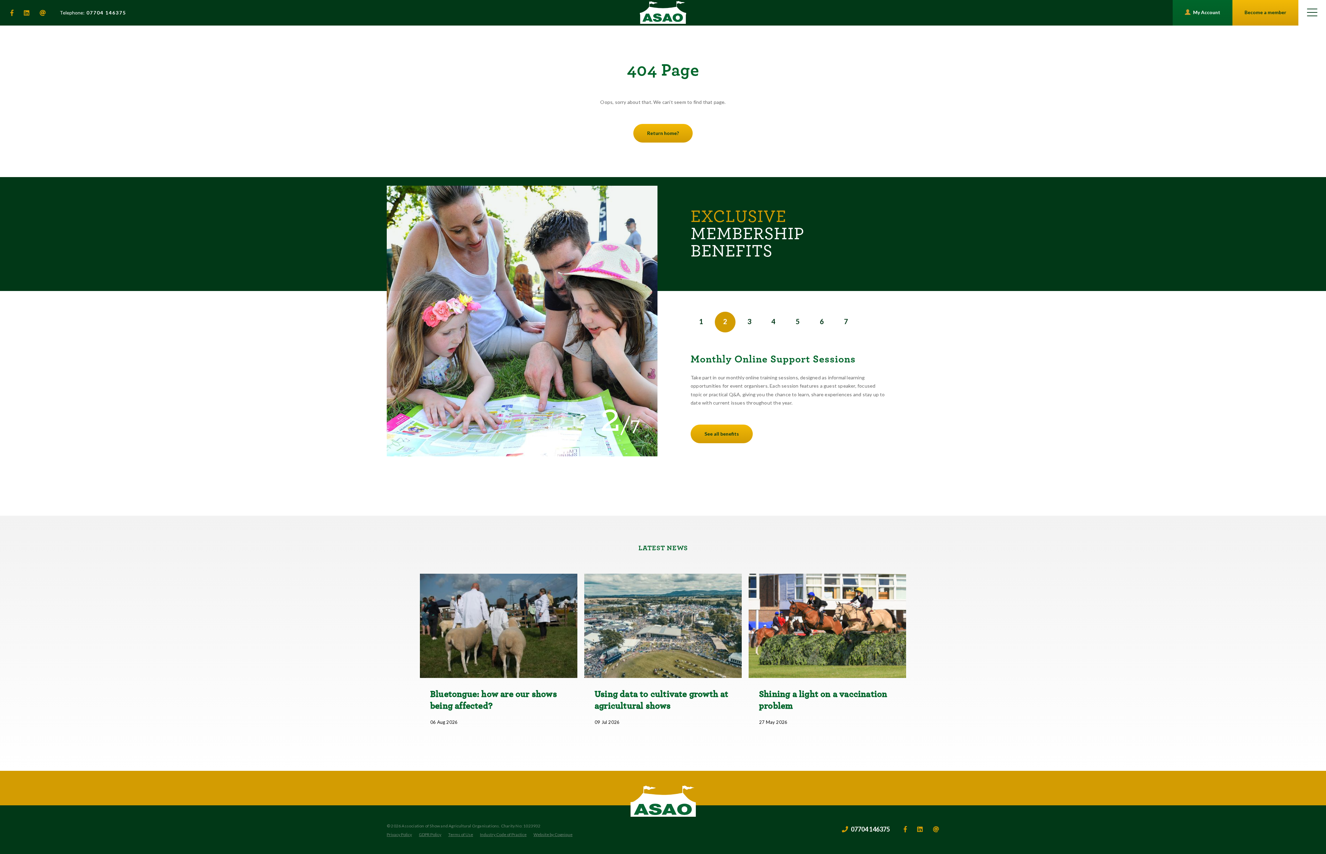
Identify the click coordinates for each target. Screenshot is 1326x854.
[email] (43, 13)
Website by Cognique (553, 834)
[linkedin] (26, 13)
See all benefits (721, 434)
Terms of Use (460, 834)
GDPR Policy (430, 834)
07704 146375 (93, 12)
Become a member (1265, 12)
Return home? (663, 133)
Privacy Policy (399, 834)
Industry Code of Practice (503, 834)
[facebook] (11, 13)
